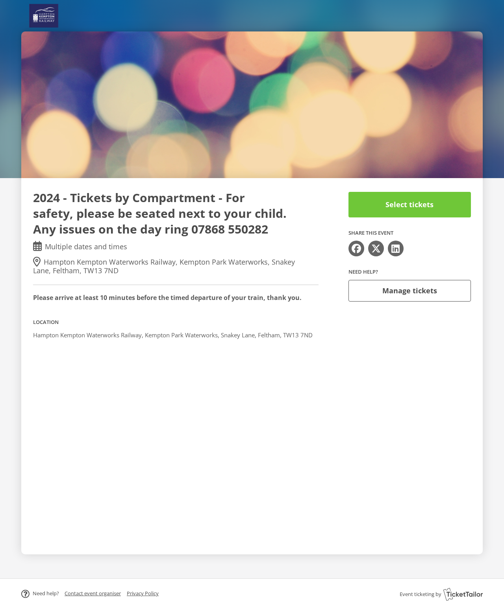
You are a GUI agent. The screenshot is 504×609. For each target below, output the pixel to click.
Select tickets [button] (409, 204)
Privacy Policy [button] (143, 593)
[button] (93, 593)
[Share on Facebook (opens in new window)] (356, 248)
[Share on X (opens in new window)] (376, 248)
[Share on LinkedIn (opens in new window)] (396, 248)
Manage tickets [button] (409, 290)
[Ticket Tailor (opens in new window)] (463, 594)
